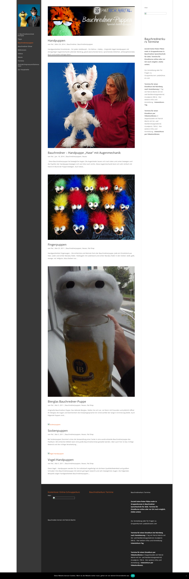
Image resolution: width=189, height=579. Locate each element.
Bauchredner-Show (25, 46)
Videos (20, 54)
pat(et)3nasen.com (150, 524)
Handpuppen (56, 40)
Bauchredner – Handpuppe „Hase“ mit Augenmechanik (84, 153)
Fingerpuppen (57, 244)
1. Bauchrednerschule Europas (26, 35)
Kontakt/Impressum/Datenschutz (28, 65)
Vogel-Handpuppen (61, 460)
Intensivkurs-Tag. (137, 543)
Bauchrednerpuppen (25, 43)
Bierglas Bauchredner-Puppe (67, 401)
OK (133, 575)
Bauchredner (72, 44)
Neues (20, 57)
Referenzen (22, 50)
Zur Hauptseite (23, 70)
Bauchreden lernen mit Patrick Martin (62, 520)
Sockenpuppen (58, 431)
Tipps (20, 39)
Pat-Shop (91, 248)
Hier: (146, 8)
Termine (21, 61)
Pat (52, 44)
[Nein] (186, 576)
